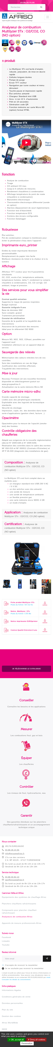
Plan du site (7, 1010)
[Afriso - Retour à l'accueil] (19, 14)
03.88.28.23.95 (27, 3)
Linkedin (6, 941)
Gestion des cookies (11, 1016)
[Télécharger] (45, 603)
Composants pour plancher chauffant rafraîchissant (19, 911)
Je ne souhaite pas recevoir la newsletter (24, 968)
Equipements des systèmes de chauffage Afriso (24, 897)
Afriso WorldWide (10, 1023)
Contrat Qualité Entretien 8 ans (24, 630)
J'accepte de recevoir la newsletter (21, 965)
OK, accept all (17, 1040)
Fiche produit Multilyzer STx (22, 602)
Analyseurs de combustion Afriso (17, 917)
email (48, 977)
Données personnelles (12, 1003)
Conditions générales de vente (16, 997)
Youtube (6, 945)
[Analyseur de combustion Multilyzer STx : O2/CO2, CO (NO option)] (26, 577)
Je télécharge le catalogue (26, 669)
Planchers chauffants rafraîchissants (19, 904)
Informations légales (11, 990)
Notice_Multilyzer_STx (20, 611)
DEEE (4, 1029)
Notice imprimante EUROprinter (24, 621)
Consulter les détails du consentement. (16, 979)
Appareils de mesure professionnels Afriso (21, 923)
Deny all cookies (37, 1040)
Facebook (6, 937)
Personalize (26, 1043)
